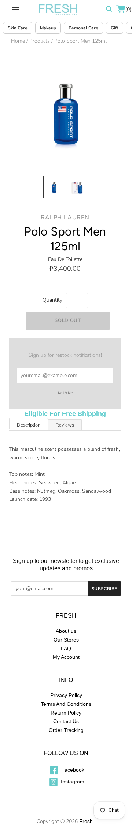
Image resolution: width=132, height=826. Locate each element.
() (127, 9)
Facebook (72, 770)
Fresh (86, 821)
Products (39, 40)
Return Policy (66, 713)
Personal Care (83, 28)
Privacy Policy (66, 695)
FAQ (66, 648)
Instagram (71, 781)
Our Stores (66, 640)
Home (18, 40)
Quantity (52, 300)
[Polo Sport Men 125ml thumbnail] (54, 187)
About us (66, 631)
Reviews (65, 425)
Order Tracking (66, 730)
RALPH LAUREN (65, 217)
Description (28, 425)
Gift (114, 28)
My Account (66, 657)
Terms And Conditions (66, 704)
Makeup (48, 28)
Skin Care (17, 28)
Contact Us (66, 721)
